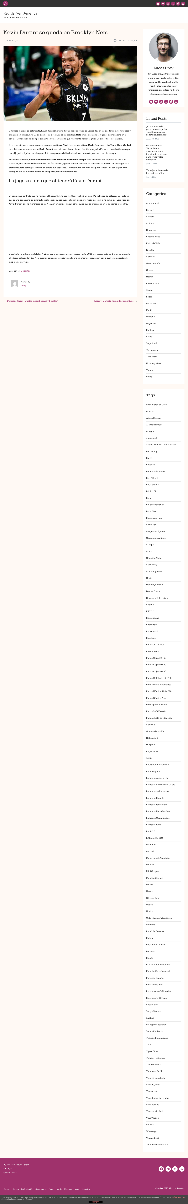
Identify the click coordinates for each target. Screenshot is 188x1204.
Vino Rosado (152, 1104)
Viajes (149, 370)
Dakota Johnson (154, 584)
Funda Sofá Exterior (156, 711)
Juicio (149, 758)
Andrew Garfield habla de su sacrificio (114, 301)
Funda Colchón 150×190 (159, 678)
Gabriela (151, 724)
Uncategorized (154, 363)
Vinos (149, 376)
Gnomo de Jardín (155, 731)
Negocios (151, 323)
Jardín (149, 290)
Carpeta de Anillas (156, 538)
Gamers (150, 256)
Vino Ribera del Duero (157, 1098)
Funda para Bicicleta (157, 704)
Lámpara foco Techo (156, 804)
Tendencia (151, 356)
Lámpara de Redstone (157, 791)
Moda (149, 310)
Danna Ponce (153, 591)
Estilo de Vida (153, 243)
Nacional (151, 316)
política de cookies (179, 1197)
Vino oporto (152, 1091)
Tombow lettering (155, 1058)
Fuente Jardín (153, 651)
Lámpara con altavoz (157, 778)
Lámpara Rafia (154, 824)
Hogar (149, 276)
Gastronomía (153, 263)
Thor (148, 1044)
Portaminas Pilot (154, 984)
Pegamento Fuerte (156, 944)
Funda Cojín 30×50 (156, 658)
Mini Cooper (152, 871)
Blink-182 (151, 491)
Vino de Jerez (153, 1084)
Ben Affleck (152, 478)
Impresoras (152, 751)
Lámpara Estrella (155, 798)
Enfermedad (152, 618)
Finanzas (151, 638)
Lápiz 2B (150, 831)
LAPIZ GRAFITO (154, 838)
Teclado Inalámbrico (157, 1038)
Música (150, 884)
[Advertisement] (70, 229)
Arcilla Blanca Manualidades (161, 444)
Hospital (150, 744)
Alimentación (153, 203)
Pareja (149, 938)
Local (149, 296)
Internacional (153, 283)
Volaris (149, 1124)
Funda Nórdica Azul (156, 698)
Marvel (150, 851)
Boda (149, 498)
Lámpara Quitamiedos (157, 818)
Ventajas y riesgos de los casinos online (157, 172)
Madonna (151, 844)
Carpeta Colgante (155, 531)
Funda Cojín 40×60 (156, 664)
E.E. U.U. (150, 611)
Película (150, 951)
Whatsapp (151, 1131)
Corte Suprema (154, 571)
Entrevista (151, 624)
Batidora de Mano (155, 471)
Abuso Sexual (153, 418)
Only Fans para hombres (159, 918)
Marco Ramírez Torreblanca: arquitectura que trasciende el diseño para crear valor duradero (156, 152)
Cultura (150, 223)
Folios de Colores (155, 644)
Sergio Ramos (153, 1011)
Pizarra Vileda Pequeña (158, 964)
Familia (150, 250)
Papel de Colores (155, 931)
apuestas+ (151, 438)
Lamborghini (153, 771)
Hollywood (152, 738)
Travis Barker (153, 1064)
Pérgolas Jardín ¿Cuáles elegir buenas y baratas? (32, 301)
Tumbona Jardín (154, 1071)
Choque (150, 544)
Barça (149, 458)
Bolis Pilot (151, 511)
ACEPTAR (95, 1202)
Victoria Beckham (155, 1078)
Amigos (150, 431)
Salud (149, 336)
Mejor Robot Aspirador (158, 858)
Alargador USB (154, 424)
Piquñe (149, 958)
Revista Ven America (20, 13)
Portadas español (155, 978)
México (150, 864)
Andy (23, 285)
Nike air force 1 (154, 898)
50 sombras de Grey (156, 404)
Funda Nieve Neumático (158, 684)
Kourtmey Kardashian (157, 764)
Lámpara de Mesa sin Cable (160, 784)
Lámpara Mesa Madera (158, 811)
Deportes (25, 270)
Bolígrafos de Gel (155, 504)
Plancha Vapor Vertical (158, 971)
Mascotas (151, 303)
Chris (149, 551)
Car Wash (151, 524)
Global (149, 270)
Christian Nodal (154, 558)
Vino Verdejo (153, 1118)
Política (150, 330)
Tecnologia (152, 350)
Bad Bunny (151, 451)
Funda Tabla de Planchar (159, 718)
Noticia (149, 904)
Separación (152, 1004)
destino (150, 604)
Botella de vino (154, 518)
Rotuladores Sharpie (156, 998)
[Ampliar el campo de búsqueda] (5, 3)
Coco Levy (151, 564)
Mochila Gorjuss (154, 878)
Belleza (150, 210)
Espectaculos (153, 236)
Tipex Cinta (152, 1051)
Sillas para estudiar (156, 1024)
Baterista (151, 464)
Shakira (150, 1018)
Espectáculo (152, 631)
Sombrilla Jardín (154, 1031)
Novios (149, 911)
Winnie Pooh (152, 1138)
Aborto (149, 411)
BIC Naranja (152, 484)
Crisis (149, 578)
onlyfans (150, 924)
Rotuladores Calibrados (158, 991)
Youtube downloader (157, 1144)
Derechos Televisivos (157, 598)
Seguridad (151, 343)
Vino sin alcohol (154, 1111)
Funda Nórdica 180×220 (159, 691)
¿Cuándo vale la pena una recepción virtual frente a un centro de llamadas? (156, 130)
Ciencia (150, 216)
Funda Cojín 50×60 (156, 671)
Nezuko (150, 891)
